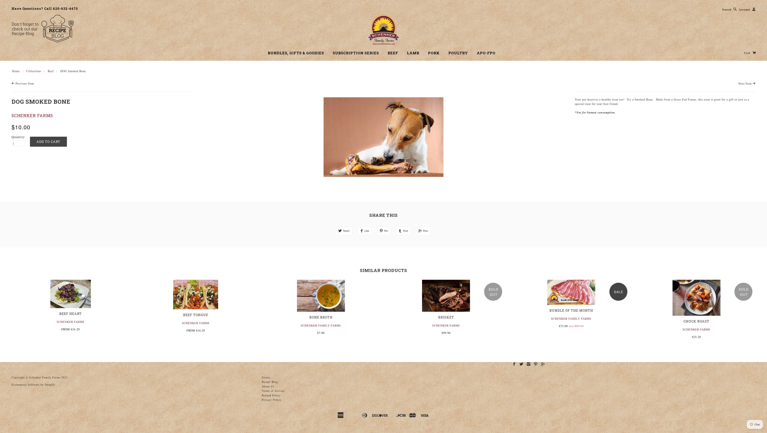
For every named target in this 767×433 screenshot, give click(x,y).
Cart (747, 53)
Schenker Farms (32, 115)
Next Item (745, 83)
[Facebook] (514, 364)
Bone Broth (321, 317)
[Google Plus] (543, 364)
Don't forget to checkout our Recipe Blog (43, 29)
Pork (434, 53)
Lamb (413, 53)
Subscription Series (356, 53)
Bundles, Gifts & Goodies (296, 53)
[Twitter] (521, 364)
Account (744, 9)
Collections (33, 71)
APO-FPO (486, 53)
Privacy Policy (271, 400)
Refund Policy (271, 395)
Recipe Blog (270, 382)
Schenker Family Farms (321, 325)
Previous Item (24, 83)
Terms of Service (273, 391)
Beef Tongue (195, 315)
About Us (268, 386)
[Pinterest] (536, 364)
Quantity (18, 137)
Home (16, 71)
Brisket (446, 317)
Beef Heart (70, 314)
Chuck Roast (696, 321)
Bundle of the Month (571, 310)
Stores (266, 377)
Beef (393, 53)
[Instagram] (529, 364)
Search (726, 9)
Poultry (458, 53)
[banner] (383, 30)
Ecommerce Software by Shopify (33, 384)
